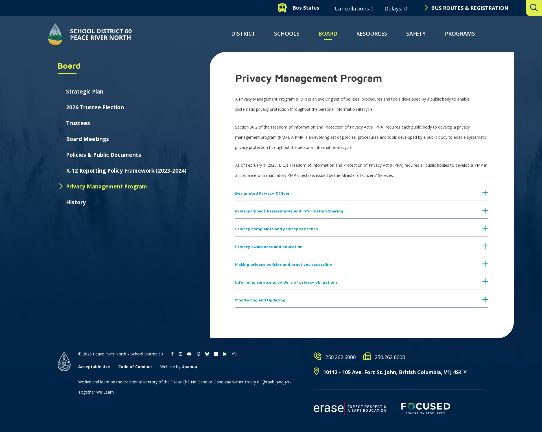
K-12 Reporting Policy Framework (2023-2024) (126, 170)
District (243, 33)
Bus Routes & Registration (469, 8)
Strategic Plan (84, 91)
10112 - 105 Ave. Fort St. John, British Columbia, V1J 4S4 (392, 372)
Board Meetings (87, 139)
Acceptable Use (94, 366)
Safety (416, 33)
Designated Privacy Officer (262, 193)
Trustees (78, 123)
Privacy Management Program (106, 186)
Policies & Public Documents (103, 155)
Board (327, 33)
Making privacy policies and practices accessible (283, 264)
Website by (178, 366)
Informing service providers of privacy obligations (286, 282)
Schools (287, 33)
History (76, 202)
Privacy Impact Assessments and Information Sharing (289, 211)
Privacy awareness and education (269, 246)
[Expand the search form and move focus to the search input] (534, 8)
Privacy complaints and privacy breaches (276, 228)
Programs (460, 33)
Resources (371, 33)
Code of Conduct (135, 366)
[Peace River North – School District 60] (89, 34)
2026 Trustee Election (95, 107)
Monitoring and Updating (260, 300)
